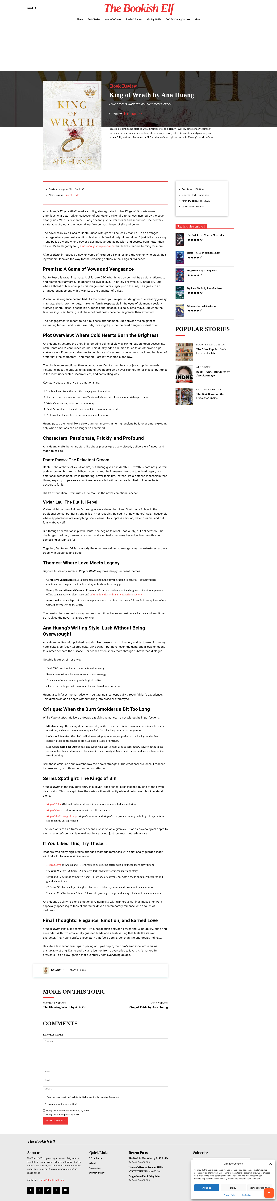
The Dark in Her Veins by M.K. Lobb (205, 235)
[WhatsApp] (154, 154)
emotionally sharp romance (97, 246)
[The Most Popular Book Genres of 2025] (184, 352)
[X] (139, 154)
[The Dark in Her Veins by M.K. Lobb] (180, 239)
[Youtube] (65, 1190)
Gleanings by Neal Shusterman (202, 306)
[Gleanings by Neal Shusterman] (180, 310)
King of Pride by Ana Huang (148, 1007)
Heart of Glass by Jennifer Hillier (203, 253)
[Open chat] (269, 1193)
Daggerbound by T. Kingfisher (202, 270)
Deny (233, 1187)
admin (60, 970)
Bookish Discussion (211, 345)
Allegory (203, 367)
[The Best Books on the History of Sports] (184, 396)
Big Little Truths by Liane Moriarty (204, 288)
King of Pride (71, 195)
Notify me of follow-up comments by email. (67, 1110)
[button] (270, 1163)
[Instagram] (39, 1190)
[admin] (47, 970)
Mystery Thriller (138, 1171)
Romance (133, 113)
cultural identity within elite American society (116, 594)
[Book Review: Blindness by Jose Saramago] (184, 374)
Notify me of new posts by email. (62, 1114)
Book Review (123, 86)
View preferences (259, 1187)
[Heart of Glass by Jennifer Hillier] (180, 257)
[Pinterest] (146, 154)
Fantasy (133, 1162)
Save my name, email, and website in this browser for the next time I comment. (83, 1097)
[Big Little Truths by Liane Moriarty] (180, 292)
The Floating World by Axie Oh (64, 1007)
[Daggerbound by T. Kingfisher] (180, 275)
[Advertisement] (138, 46)
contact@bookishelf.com (51, 1180)
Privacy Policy (230, 1195)
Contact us (246, 1195)
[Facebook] (132, 154)
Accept (206, 1187)
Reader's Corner (208, 389)
